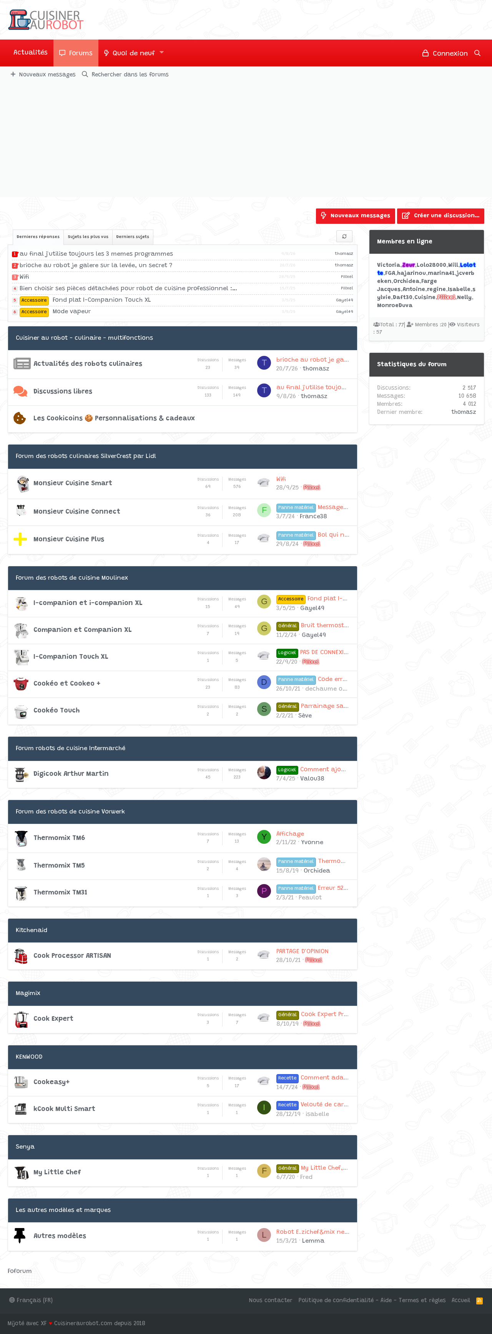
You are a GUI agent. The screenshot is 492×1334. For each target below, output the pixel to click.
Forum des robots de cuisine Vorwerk (70, 812)
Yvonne (312, 843)
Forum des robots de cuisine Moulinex (72, 578)
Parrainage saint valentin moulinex (343, 706)
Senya (25, 1147)
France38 (313, 517)
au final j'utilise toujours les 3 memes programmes (96, 254)
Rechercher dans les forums (130, 75)
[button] (162, 53)
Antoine (413, 290)
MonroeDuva (394, 306)
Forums (81, 53)
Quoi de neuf (134, 53)
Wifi (24, 277)
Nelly (464, 298)
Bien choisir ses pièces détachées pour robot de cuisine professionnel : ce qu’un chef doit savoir (164, 289)
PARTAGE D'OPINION (302, 952)
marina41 (441, 273)
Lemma (313, 1241)
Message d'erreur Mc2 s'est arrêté (346, 507)
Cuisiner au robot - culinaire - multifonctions (84, 338)
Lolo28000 (431, 265)
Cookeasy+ (51, 1082)
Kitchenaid (31, 930)
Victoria (388, 265)
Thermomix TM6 (59, 838)
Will (453, 265)
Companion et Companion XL (82, 630)
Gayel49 (344, 300)
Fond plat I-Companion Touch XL (86, 300)
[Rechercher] (477, 53)
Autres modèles (59, 1236)
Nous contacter (271, 1301)
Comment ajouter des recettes (334, 770)
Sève (305, 716)
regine (436, 290)
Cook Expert (53, 1019)
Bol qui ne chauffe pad (332, 535)
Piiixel (347, 277)
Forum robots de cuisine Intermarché (70, 749)
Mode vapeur (56, 312)
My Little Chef (57, 1172)
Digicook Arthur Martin (71, 774)
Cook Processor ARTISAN (72, 956)
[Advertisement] (246, 139)
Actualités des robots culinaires (87, 364)
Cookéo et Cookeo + (66, 684)
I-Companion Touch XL (70, 657)
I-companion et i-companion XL (88, 603)
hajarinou (411, 273)
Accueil (461, 1301)
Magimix (28, 993)
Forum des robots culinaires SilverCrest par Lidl (86, 456)
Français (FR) (34, 1301)
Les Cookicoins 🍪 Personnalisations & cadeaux (114, 418)
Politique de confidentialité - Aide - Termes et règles (372, 1301)
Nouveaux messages (47, 75)
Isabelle (459, 290)
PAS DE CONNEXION (314, 653)
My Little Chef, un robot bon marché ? (346, 1168)
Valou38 (312, 779)
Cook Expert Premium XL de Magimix (343, 1015)
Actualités (30, 53)
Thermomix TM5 (59, 866)
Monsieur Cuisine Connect (76, 512)
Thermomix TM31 (60, 892)
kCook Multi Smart (64, 1109)
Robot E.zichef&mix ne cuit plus (324, 1232)
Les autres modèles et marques (63, 1210)
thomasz (344, 254)
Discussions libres (62, 391)
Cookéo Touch (56, 710)
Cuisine (424, 298)
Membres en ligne (404, 242)
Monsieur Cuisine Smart (72, 483)
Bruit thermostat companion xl (336, 626)
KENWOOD (29, 1057)
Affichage (290, 834)
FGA (390, 273)
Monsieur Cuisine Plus (68, 539)
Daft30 (402, 298)
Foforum (20, 1271)
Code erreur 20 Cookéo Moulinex (345, 679)
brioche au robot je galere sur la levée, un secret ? (96, 266)
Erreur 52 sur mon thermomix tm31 (349, 888)
